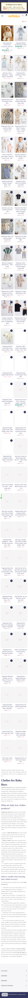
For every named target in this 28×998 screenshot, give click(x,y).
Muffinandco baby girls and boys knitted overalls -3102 (7, 128)
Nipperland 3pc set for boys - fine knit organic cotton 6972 (20, 401)
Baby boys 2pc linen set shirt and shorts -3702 (7, 209)
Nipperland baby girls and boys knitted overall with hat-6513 (20, 513)
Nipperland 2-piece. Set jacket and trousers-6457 (21, 759)
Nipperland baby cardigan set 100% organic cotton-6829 (7, 458)
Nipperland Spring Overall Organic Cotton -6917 (21, 374)
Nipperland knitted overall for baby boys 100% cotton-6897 (7, 706)
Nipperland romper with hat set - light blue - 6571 (7, 598)
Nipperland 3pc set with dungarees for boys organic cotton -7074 (7, 293)
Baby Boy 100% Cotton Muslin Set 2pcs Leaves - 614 (21, 486)
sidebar (25, 21)
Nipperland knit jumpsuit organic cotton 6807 (20, 624)
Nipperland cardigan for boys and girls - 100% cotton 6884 (20, 733)
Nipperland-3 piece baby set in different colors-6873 (20, 183)
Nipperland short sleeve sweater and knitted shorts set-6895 (21, 319)
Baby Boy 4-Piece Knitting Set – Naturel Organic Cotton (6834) (7, 74)
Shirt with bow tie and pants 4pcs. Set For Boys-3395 (21, 598)
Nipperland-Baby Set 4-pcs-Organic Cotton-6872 (7, 101)
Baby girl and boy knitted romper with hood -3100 (20, 101)
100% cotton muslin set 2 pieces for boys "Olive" (21, 651)
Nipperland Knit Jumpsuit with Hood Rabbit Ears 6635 (21, 678)
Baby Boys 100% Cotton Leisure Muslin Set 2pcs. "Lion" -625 (20, 348)
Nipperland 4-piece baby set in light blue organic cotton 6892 (7, 624)
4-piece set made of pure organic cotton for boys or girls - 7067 (7, 156)
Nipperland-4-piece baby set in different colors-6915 (7, 401)
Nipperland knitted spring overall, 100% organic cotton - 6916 (7, 429)
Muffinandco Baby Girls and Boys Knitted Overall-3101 (7, 238)
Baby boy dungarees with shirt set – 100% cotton (7, 264)
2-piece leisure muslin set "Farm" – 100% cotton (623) (7, 486)
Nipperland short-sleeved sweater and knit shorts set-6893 (7, 651)
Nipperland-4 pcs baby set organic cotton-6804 (20, 238)
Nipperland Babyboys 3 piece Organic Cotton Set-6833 (21, 156)
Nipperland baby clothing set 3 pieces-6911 (20, 74)
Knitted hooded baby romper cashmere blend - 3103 (7, 183)
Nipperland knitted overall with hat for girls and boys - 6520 (7, 348)
